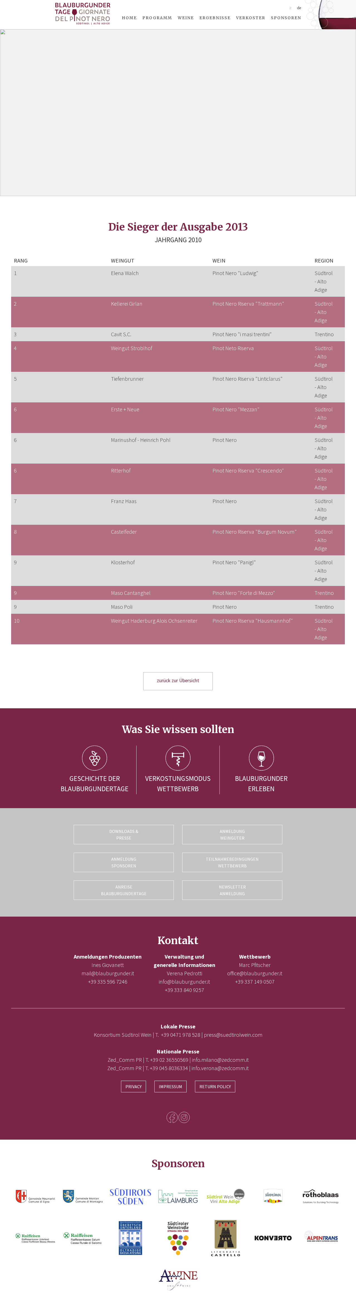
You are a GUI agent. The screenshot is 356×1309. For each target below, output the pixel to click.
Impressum (170, 1086)
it (290, 8)
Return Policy (215, 1086)
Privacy (133, 1086)
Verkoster (250, 17)
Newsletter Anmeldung (232, 890)
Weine (186, 17)
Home (129, 17)
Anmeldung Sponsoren (123, 862)
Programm (157, 17)
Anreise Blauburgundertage (124, 890)
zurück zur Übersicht (178, 680)
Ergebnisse (215, 17)
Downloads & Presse (123, 834)
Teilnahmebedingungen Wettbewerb (232, 862)
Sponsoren (286, 17)
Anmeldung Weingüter (232, 834)
